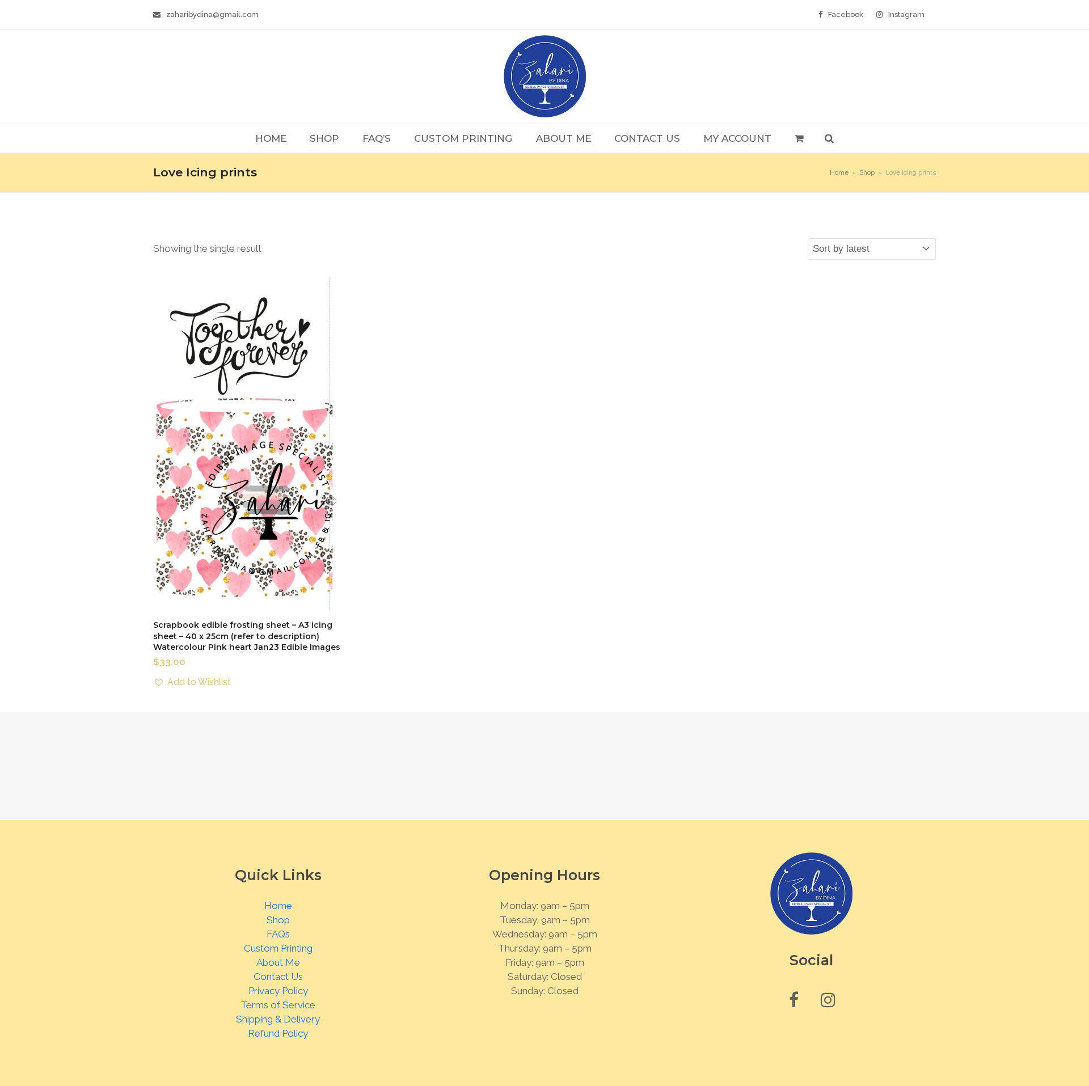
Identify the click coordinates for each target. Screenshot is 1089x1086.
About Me (278, 962)
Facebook (845, 14)
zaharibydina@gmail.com (212, 14)
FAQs (278, 934)
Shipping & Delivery (278, 1019)
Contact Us (278, 976)
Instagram (906, 14)
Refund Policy (278, 1033)
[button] (799, 138)
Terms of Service (277, 1005)
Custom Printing (278, 948)
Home (278, 905)
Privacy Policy (278, 990)
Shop (278, 920)
